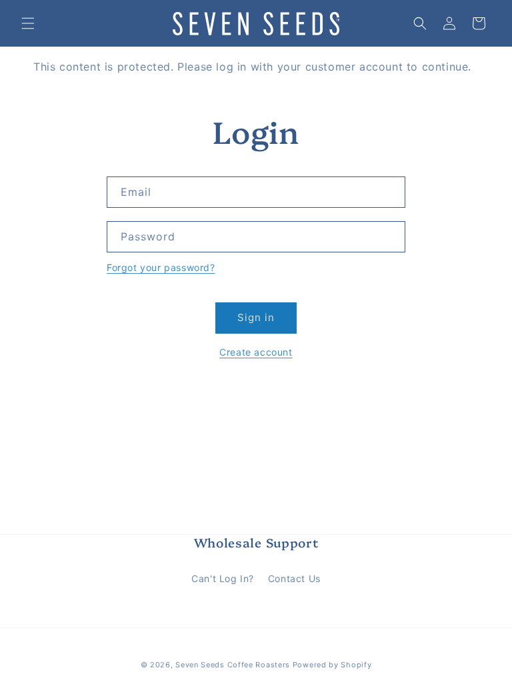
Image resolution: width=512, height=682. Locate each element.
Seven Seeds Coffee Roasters (232, 664)
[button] (28, 23)
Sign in (256, 317)
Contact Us (294, 578)
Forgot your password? (161, 267)
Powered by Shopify (332, 664)
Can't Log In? (222, 578)
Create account (255, 352)
